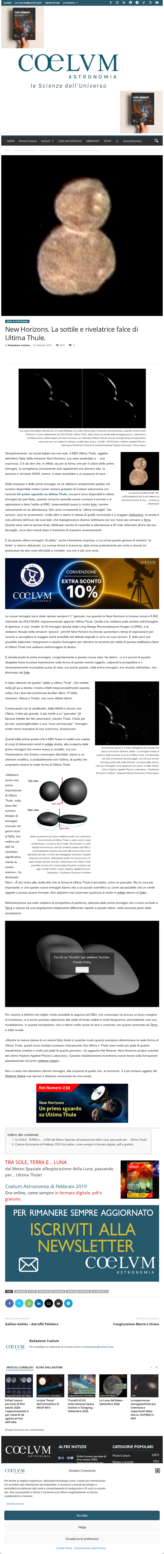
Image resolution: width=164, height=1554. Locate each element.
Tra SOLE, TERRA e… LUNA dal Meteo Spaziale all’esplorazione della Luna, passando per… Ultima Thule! (80, 1139)
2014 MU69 (21, 1291)
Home (8, 150)
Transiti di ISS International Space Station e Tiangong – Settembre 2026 (81, 1405)
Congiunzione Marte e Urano (136, 1324)
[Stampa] (58, 1303)
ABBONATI (93, 141)
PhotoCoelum (28, 141)
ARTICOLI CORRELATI (19, 1367)
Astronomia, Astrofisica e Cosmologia (51, 1395)
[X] (150, 3)
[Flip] (78, 1303)
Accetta (82, 1515)
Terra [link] (147, 520)
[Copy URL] (88, 1303)
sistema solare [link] (48, 1060)
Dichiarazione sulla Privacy (90, 1548)
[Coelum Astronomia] (67, 69)
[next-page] (156, 1367)
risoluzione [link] (136, 514)
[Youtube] (157, 3)
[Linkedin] (39, 1303)
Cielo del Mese (108, 1395)
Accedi (7, 2)
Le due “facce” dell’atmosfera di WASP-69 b (48, 1403)
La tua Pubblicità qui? (28, 2)
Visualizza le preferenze (82, 1539)
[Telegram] (137, 3)
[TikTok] (143, 3)
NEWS (11, 141)
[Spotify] (130, 3)
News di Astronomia (25, 150)
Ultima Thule (100, 1291)
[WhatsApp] (29, 1303)
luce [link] (94, 504)
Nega (82, 1527)
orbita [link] (49, 744)
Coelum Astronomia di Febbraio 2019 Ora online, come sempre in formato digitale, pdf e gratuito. (74, 1144)
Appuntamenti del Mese (18, 1395)
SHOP (107, 141)
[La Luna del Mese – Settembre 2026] (113, 1385)
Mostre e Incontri (123, 1462)
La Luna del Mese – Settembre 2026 (111, 1402)
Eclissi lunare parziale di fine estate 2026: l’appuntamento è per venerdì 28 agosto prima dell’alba (17, 1411)
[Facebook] (110, 3)
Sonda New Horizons (78, 1291)
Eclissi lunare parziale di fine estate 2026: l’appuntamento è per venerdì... (91, 1461)
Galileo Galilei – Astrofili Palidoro (31, 1324)
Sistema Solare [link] (15, 1076)
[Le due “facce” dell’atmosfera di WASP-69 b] (50, 1385)
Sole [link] (27, 672)
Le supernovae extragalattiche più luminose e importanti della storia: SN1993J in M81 (143, 1409)
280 (134, 1395)
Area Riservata (132, 141)
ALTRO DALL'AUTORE (49, 1367)
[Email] (48, 1303)
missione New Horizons (51, 1291)
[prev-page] (151, 1367)
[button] (157, 1471)
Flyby (32, 1291)
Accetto (82, 969)
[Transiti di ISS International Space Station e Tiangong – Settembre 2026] (82, 1385)
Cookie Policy (64, 1548)
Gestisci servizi (15, 1503)
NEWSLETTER (52, 2)
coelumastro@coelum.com (98, 1346)
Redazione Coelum (19, 345)
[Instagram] (117, 3)
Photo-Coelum (121, 1455)
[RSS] (123, 3)
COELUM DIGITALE (70, 141)
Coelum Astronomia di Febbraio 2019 (46, 1186)
